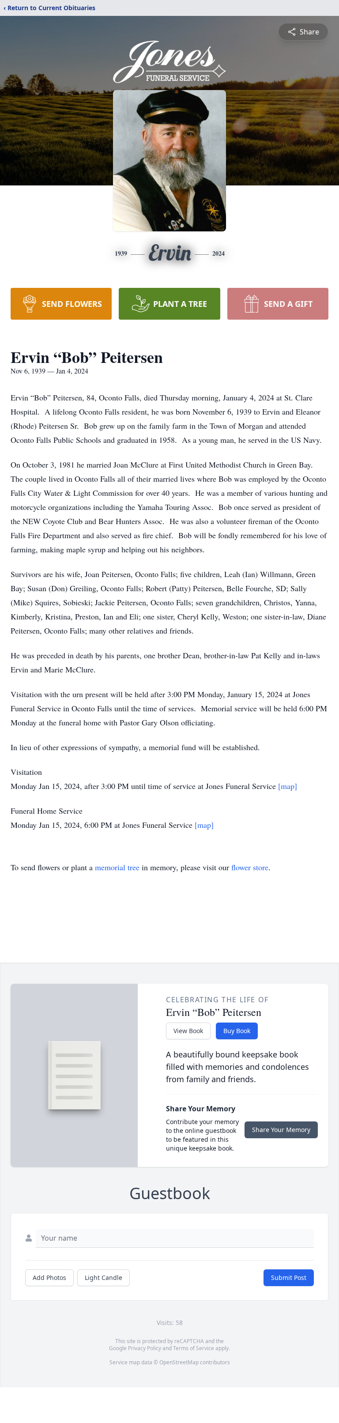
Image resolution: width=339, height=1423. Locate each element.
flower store (249, 867)
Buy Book (236, 1031)
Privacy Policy (144, 1348)
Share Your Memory (281, 1129)
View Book (188, 1031)
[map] (287, 786)
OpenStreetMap (179, 1362)
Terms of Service (193, 1348)
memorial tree (117, 867)
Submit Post (288, 1277)
